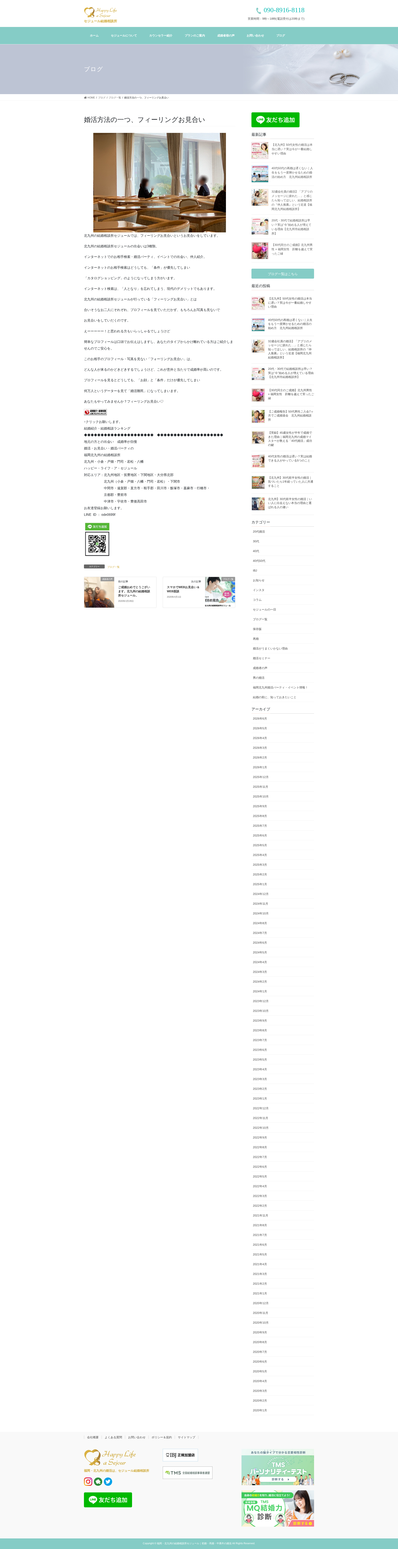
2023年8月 (260, 1030)
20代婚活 (259, 531)
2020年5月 (260, 1371)
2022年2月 (260, 1205)
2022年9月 (260, 1137)
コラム (257, 599)
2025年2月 (260, 874)
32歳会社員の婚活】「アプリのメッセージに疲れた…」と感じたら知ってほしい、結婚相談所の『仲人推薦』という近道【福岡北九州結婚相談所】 (292, 200)
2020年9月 (260, 1332)
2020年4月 (260, 1381)
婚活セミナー (261, 658)
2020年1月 (260, 1410)
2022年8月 (260, 1147)
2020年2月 (260, 1400)
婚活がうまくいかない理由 (270, 648)
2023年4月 (260, 1069)
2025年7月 (260, 825)
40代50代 (259, 560)
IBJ (255, 570)
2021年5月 (260, 1254)
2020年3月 (260, 1390)
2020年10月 (261, 1322)
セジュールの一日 (264, 609)
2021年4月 (260, 1264)
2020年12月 (261, 1303)
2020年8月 (260, 1342)
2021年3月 (260, 1274)
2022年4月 (260, 1186)
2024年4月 (260, 962)
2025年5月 (260, 845)
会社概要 (93, 1437)
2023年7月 (260, 1040)
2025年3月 (260, 864)
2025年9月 (260, 806)
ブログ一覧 (113, 567)
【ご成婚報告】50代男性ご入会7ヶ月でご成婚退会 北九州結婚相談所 (291, 415)
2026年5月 (260, 728)
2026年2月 (260, 757)
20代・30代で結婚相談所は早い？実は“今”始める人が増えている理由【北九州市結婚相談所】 (291, 373)
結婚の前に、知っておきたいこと (274, 697)
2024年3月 (260, 972)
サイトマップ (186, 1437)
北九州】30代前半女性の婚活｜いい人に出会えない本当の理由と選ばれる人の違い (290, 503)
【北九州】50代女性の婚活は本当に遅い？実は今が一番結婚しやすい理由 (292, 149)
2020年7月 (260, 1352)
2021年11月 (260, 1215)
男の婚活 (259, 677)
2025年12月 (261, 777)
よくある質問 (113, 1437)
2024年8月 (260, 923)
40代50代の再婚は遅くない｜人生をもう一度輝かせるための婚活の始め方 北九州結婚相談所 (292, 172)
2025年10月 (261, 796)
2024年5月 (260, 952)
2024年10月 (261, 913)
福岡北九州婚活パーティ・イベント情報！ (280, 687)
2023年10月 (261, 1010)
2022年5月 (260, 1176)
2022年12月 (261, 1108)
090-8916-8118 (284, 10)
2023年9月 (260, 1020)
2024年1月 (260, 991)
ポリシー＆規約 (162, 1437)
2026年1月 (260, 767)
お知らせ (259, 580)
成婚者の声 (260, 668)
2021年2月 (260, 1283)
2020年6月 (260, 1361)
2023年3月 (260, 1079)
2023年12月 (261, 1001)
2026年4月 (260, 738)
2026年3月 (260, 747)
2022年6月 (260, 1166)
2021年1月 (260, 1293)
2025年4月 (260, 855)
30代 (256, 541)
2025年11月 (260, 786)
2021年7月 (260, 1235)
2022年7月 (260, 1157)
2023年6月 (260, 1049)
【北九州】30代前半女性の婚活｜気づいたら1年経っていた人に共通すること (290, 481)
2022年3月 (260, 1196)
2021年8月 (260, 1225)
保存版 (257, 629)
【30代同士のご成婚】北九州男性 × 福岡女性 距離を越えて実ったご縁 (292, 249)
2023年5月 (260, 1059)
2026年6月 (260, 718)
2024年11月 (260, 903)
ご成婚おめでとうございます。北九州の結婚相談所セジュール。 (134, 591)
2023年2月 (260, 1088)
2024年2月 (260, 981)
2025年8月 (260, 816)
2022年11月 (260, 1118)
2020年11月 (260, 1313)
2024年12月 (261, 894)
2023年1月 (260, 1098)
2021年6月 (260, 1244)
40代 (256, 551)
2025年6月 (260, 835)
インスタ (259, 590)
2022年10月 (261, 1127)
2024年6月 (260, 942)
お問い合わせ (137, 1437)
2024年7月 (260, 933)
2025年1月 (260, 884)
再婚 (256, 638)
